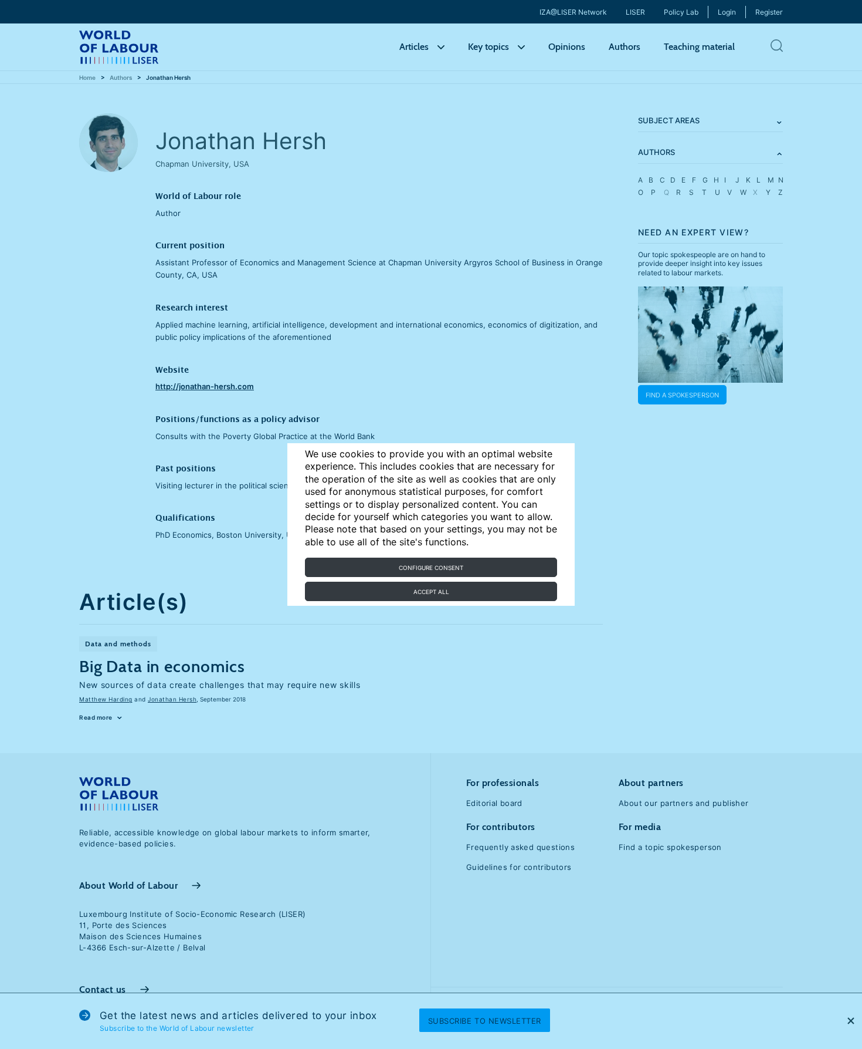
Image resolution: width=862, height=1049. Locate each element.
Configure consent (431, 567)
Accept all (431, 591)
